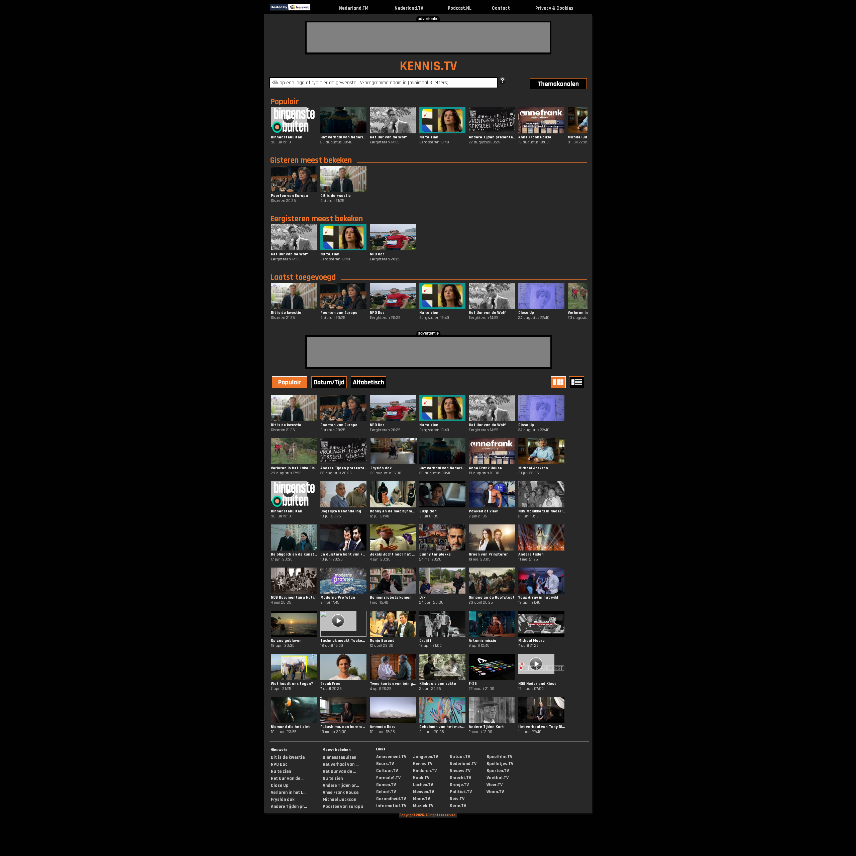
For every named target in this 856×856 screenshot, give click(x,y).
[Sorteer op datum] (329, 383)
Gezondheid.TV (391, 799)
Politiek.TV (461, 792)
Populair (284, 102)
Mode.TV (421, 799)
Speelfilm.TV (499, 757)
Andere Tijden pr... (289, 807)
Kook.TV (421, 778)
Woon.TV (495, 792)
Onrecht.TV (460, 778)
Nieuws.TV (460, 771)
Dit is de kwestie (288, 757)
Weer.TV (495, 785)
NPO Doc (279, 764)
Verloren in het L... (288, 792)
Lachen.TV (423, 785)
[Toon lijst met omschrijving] (577, 382)
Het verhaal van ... (340, 764)
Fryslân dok (283, 800)
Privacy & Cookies (554, 8)
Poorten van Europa (343, 807)
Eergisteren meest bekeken (316, 219)
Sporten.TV (498, 771)
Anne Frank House (340, 792)
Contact (501, 8)
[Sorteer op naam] (369, 383)
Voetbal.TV (498, 778)
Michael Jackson (339, 800)
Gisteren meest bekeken (311, 160)
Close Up (280, 785)
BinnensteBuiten (339, 757)
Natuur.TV (460, 757)
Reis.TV (457, 799)
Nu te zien (281, 771)
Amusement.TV (391, 757)
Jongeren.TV (425, 757)
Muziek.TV (423, 806)
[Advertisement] (428, 37)
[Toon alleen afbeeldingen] (559, 382)
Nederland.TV (409, 8)
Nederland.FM (353, 8)
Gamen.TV (386, 785)
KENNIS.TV (428, 66)
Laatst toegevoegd (303, 277)
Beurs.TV (385, 764)
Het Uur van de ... (287, 778)
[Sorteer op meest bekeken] (290, 383)
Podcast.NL (459, 8)
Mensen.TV (423, 792)
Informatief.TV (391, 806)
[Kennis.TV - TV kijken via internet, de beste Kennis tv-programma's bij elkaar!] (315, 8)
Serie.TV (458, 806)
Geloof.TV (386, 792)
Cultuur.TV (387, 771)
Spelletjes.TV (500, 764)
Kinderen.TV (425, 771)
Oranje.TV (459, 785)
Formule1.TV (388, 778)
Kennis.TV (422, 764)
